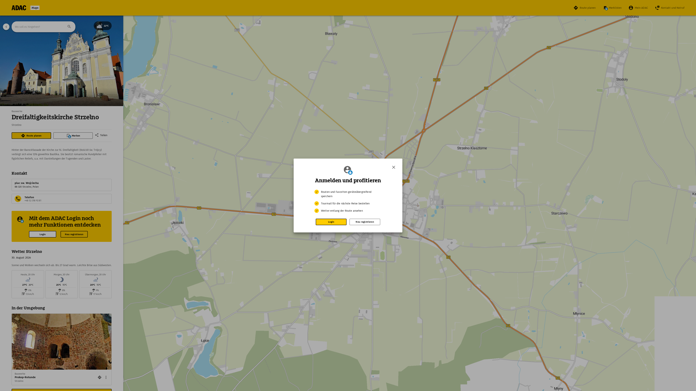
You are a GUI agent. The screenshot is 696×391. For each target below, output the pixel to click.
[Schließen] (393, 167)
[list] (348, 201)
